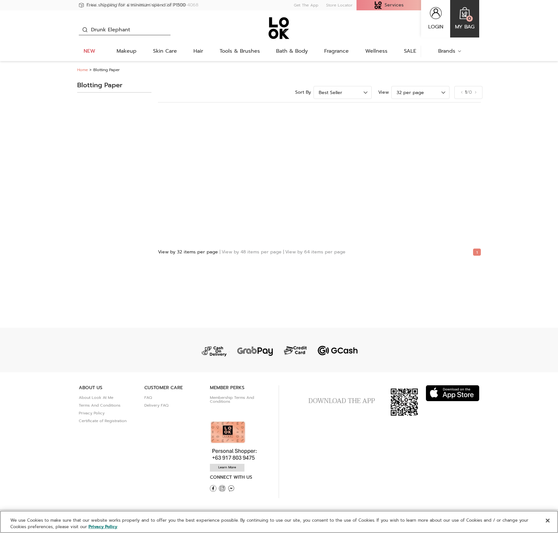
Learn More (227, 467)
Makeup (127, 51)
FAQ (148, 397)
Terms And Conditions (99, 405)
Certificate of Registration (103, 421)
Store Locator (339, 5)
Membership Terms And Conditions (232, 399)
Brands (446, 51)
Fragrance (336, 51)
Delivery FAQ (156, 405)
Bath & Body (292, 51)
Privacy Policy (92, 413)
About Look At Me (96, 397)
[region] (279, 522)
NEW (89, 51)
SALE (410, 51)
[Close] (548, 521)
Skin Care (165, 51)
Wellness (376, 51)
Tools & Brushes (240, 51)
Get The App (306, 5)
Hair (198, 51)
